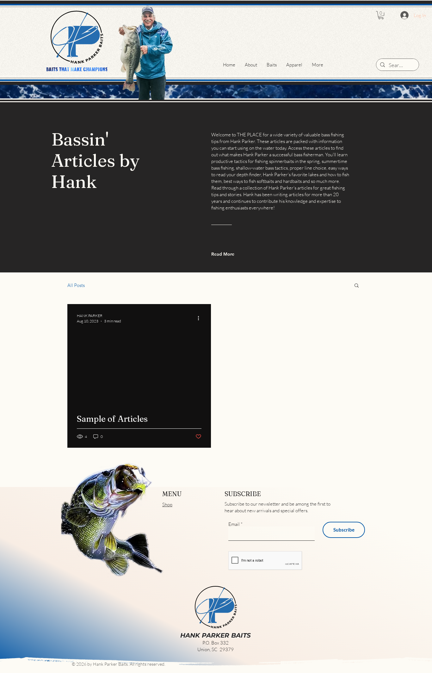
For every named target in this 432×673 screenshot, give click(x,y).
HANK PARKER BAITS (215, 635)
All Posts (76, 285)
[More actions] (200, 318)
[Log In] (404, 15)
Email (234, 524)
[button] (381, 15)
